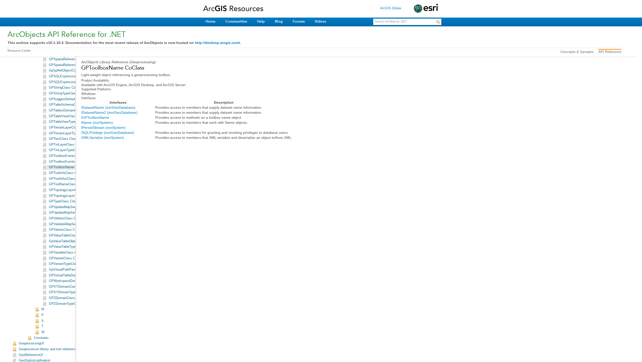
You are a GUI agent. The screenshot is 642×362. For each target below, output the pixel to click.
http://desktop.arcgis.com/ (217, 43)
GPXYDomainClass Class (68, 286)
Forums (299, 21)
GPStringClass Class (64, 87)
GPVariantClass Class (65, 258)
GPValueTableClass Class (68, 235)
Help (261, 21)
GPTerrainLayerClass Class (69, 127)
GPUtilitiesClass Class (65, 218)
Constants (41, 338)
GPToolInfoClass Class (66, 173)
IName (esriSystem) (97, 122)
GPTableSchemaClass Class (70, 104)
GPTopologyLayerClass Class (70, 190)
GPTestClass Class (63, 139)
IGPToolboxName (95, 117)
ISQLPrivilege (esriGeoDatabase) (107, 133)
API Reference (609, 52)
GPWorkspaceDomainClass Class (74, 281)
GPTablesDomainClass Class (70, 110)
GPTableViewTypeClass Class (71, 122)
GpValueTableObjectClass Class (72, 241)
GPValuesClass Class (65, 229)
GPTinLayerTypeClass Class (70, 150)
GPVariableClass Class (66, 252)
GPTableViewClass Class (67, 116)
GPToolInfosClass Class (67, 178)
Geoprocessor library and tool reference (47, 349)
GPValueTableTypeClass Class (71, 247)
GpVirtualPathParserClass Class (72, 269)
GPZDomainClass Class (66, 298)
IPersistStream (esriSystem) (103, 128)
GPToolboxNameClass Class (70, 167)
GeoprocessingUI (31, 343)
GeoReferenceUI (31, 355)
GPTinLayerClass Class (66, 144)
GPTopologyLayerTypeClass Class (74, 196)
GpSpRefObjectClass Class (69, 70)
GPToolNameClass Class (67, 184)
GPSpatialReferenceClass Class (72, 59)
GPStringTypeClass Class (68, 93)
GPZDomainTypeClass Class (70, 304)
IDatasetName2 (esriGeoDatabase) (109, 112)
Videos (320, 21)
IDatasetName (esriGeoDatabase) (108, 107)
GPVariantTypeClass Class (68, 264)
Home (210, 21)
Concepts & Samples (577, 52)
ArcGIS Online (390, 8)
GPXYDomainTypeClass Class (71, 292)
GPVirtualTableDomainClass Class (74, 275)
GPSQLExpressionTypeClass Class (75, 82)
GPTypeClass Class (63, 201)
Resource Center (19, 50)
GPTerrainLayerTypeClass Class (72, 133)
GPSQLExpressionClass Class (71, 76)
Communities (236, 21)
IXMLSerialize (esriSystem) (102, 138)
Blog (279, 21)
